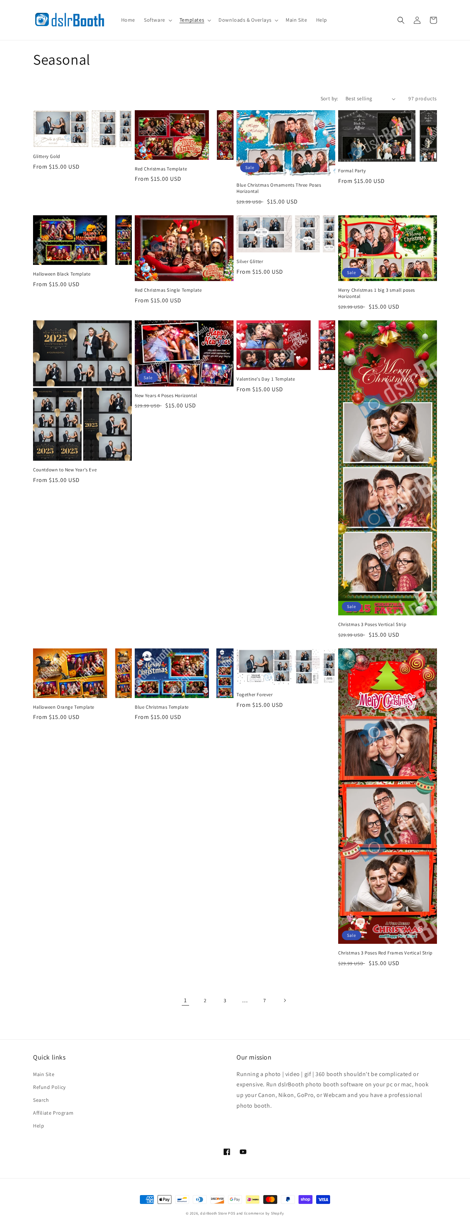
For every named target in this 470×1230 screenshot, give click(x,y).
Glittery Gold (46, 156)
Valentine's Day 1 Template (265, 379)
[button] (157, 20)
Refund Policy (49, 1087)
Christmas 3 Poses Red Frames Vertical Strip (385, 953)
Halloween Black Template (61, 274)
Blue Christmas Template (162, 707)
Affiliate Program (53, 1112)
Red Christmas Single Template (168, 290)
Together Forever (254, 695)
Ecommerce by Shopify (264, 1213)
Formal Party (352, 171)
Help (38, 1125)
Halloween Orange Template (63, 707)
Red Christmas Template (161, 169)
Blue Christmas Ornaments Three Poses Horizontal (278, 188)
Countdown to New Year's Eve (65, 470)
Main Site (43, 1074)
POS (231, 1213)
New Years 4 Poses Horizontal (166, 396)
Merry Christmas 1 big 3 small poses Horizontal (376, 293)
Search (41, 1100)
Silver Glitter (249, 262)
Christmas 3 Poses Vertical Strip (372, 624)
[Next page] (284, 1000)
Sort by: (329, 98)
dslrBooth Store (213, 1213)
